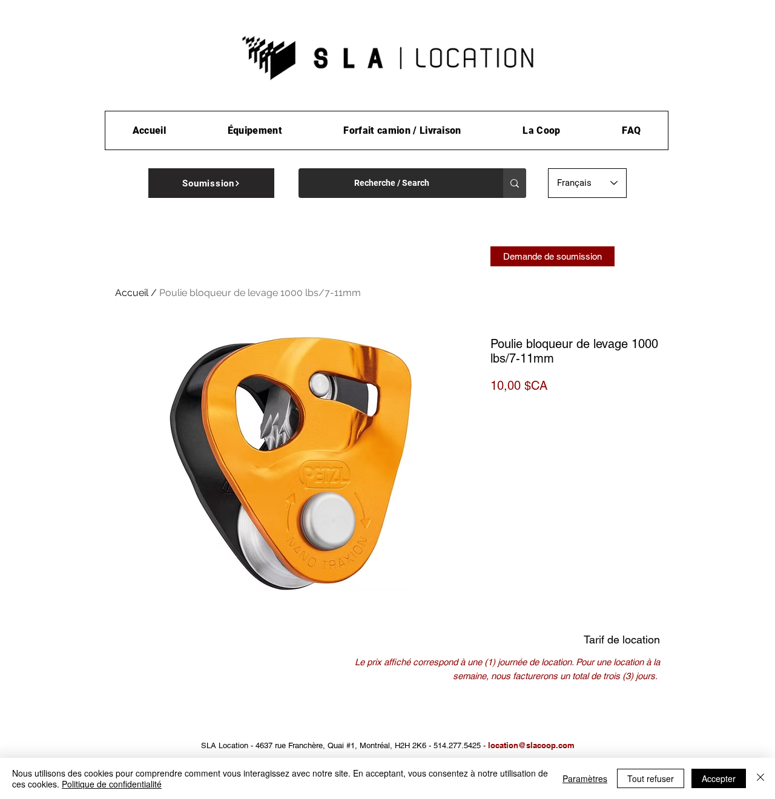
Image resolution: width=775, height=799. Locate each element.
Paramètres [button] (584, 778)
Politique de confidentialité (112, 784)
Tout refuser (650, 778)
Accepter (719, 778)
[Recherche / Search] (514, 183)
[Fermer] (760, 778)
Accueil (131, 292)
